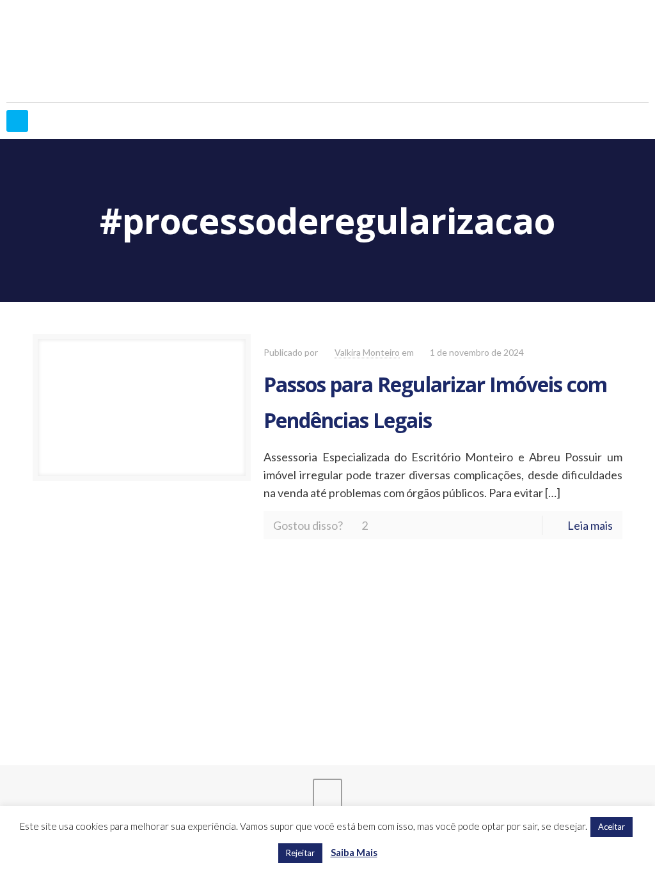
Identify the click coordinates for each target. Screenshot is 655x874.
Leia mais (590, 525)
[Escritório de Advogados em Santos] (327, 51)
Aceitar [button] (611, 827)
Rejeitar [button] (300, 853)
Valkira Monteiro (367, 352)
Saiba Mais (354, 852)
